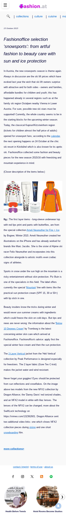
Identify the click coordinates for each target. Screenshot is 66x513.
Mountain (31, 287)
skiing (32, 427)
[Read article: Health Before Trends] (15, 497)
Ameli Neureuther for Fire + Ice (43, 230)
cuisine (52, 16)
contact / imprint (21, 467)
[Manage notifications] (58, 506)
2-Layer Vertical (16, 353)
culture (38, 16)
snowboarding (11, 432)
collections (22, 16)
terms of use (36, 467)
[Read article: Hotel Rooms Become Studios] (47, 497)
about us (48, 467)
